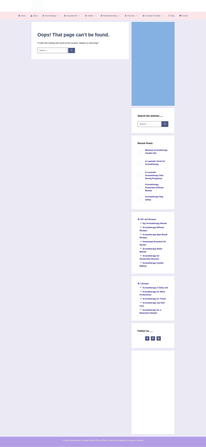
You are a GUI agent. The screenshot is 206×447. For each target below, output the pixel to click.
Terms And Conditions (117, 440)
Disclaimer (131, 440)
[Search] (71, 50)
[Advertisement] (153, 63)
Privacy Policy (101, 440)
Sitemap (140, 440)
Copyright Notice (88, 440)
